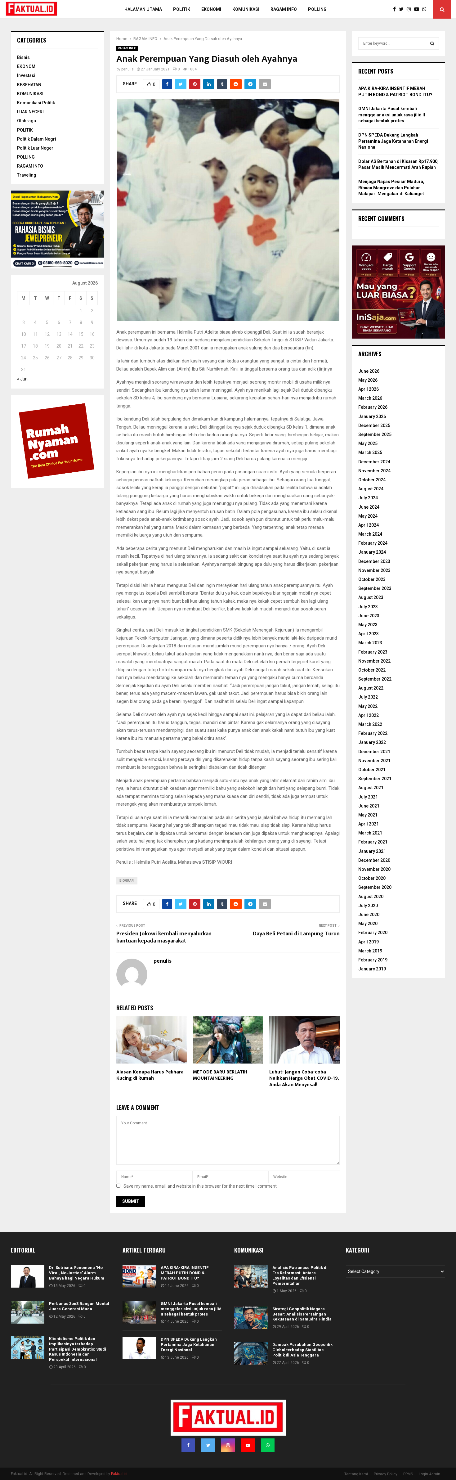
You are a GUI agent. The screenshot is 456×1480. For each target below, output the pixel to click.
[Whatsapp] (426, 9)
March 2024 (370, 534)
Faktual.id (119, 1474)
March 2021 (370, 832)
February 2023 (372, 652)
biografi (126, 880)
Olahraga (26, 120)
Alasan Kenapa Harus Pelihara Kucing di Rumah (150, 1075)
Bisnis (23, 57)
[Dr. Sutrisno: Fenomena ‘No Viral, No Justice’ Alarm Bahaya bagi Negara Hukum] (27, 1276)
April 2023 (368, 633)
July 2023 (368, 606)
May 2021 (368, 814)
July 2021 (368, 796)
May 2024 (368, 516)
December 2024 (374, 461)
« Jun (22, 378)
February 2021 (372, 841)
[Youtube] (418, 9)
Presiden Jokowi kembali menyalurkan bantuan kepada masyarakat (164, 937)
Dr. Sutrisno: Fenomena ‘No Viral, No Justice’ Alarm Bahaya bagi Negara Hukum (76, 1272)
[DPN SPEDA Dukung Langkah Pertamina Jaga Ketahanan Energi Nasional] (139, 1348)
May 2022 (368, 706)
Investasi (26, 75)
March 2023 (370, 642)
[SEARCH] (432, 43)
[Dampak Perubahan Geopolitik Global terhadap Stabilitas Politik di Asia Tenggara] (251, 1353)
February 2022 (372, 733)
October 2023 (372, 579)
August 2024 (370, 488)
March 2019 (370, 950)
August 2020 (370, 896)
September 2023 (374, 588)
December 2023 (374, 561)
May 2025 (368, 443)
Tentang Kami (356, 1474)
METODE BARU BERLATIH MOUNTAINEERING (220, 1075)
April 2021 (368, 823)
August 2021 (370, 787)
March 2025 (370, 452)
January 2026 (372, 416)
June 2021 (368, 805)
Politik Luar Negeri (36, 148)
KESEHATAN (29, 84)
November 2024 (374, 470)
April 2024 (368, 525)
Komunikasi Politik (36, 102)
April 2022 (368, 715)
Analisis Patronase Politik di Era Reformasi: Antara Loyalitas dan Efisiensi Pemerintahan (300, 1275)
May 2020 (368, 923)
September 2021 (374, 778)
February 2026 (372, 407)
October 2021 (372, 769)
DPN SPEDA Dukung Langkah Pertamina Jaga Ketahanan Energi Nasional (393, 141)
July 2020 (368, 905)
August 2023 (370, 597)
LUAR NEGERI (30, 111)
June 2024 (368, 507)
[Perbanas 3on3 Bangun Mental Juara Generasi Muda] (27, 1312)
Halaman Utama (143, 9)
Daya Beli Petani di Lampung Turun (296, 933)
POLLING (317, 9)
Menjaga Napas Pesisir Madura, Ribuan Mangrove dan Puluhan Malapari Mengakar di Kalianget (391, 187)
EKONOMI (27, 66)
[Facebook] (396, 9)
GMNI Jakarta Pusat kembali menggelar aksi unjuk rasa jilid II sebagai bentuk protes (391, 114)
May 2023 (368, 624)
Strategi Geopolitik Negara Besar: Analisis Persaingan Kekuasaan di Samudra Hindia (302, 1314)
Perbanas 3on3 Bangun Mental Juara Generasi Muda (79, 1306)
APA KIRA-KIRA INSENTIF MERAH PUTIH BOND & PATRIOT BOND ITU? (184, 1272)
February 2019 (372, 959)
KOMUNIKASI (30, 93)
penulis (127, 69)
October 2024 (372, 479)
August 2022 (370, 688)
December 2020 (374, 860)
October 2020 (372, 878)
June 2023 (368, 615)
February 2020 (372, 932)
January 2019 (372, 968)
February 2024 (372, 543)
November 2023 (374, 570)
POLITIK (181, 9)
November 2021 (374, 760)
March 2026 (370, 398)
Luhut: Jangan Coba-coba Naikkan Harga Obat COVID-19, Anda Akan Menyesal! (304, 1078)
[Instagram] (410, 9)
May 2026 (368, 380)
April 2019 (368, 941)
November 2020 (374, 869)
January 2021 (372, 851)
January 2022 (372, 742)
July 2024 (368, 497)
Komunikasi (245, 9)
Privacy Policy (385, 1474)
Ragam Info (283, 9)
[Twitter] (403, 9)
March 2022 (370, 724)
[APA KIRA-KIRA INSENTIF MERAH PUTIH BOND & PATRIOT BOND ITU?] (139, 1276)
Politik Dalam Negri (36, 139)
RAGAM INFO (127, 48)
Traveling (26, 175)
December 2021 (374, 751)
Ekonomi (211, 9)
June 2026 (368, 371)
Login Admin (429, 1474)
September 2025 (374, 434)
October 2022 (372, 670)
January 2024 (372, 552)
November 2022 (374, 661)
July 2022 (368, 697)
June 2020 (368, 914)
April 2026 (368, 389)
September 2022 (374, 679)
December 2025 (374, 425)
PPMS (408, 1474)
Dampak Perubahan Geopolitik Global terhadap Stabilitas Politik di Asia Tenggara (302, 1349)
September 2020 (374, 887)
